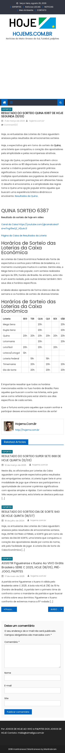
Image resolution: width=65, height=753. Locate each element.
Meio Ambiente (26, 10)
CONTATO (41, 10)
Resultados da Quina (26, 196)
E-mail (8, 685)
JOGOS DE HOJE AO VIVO (19, 728)
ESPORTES (16, 7)
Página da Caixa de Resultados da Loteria (24, 235)
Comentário (12, 642)
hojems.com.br (32, 33)
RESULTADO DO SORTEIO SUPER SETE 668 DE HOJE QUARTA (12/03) (31, 458)
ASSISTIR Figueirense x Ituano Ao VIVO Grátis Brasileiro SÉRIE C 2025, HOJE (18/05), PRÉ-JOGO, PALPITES (33, 567)
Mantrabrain (50, 749)
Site (6, 698)
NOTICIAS (48, 7)
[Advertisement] (32, 71)
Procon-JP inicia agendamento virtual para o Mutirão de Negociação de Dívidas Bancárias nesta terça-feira (11, 609)
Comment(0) (11, 124)
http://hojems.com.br (27, 429)
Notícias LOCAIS (33, 7)
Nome (7, 672)
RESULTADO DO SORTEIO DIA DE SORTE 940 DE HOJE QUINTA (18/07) (31, 514)
